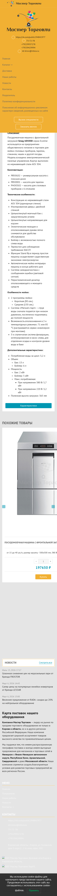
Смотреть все (45, 662)
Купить (43, 576)
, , (30, 846)
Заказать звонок (28, 126)
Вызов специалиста (28, 119)
